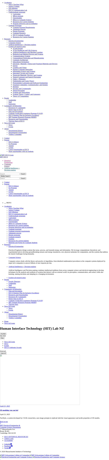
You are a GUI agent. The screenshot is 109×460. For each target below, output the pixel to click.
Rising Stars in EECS (16, 110)
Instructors (12, 104)
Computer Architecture (20, 60)
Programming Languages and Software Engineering (30, 83)
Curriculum (16, 14)
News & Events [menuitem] (9, 306)
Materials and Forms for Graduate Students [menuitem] (23, 243)
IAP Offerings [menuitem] (13, 212)
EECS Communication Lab (18, 10)
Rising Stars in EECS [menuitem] (16, 299)
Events (11, 127)
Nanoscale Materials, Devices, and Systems (27, 75)
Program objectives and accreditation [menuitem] (21, 227)
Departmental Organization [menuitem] (18, 316)
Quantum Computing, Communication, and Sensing (30, 85)
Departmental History (16, 131)
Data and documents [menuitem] (15, 291)
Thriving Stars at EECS (16, 121)
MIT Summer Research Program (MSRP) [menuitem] (23, 302)
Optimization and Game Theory (23, 81)
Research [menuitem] (7, 244)
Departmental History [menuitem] (16, 314)
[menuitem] (59, 246)
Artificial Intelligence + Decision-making (22, 45)
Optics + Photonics (19, 79)
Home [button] (6, 321)
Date (2, 338)
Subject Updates (14, 6)
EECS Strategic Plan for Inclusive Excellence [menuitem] (24, 293)
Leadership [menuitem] (12, 283)
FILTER (3, 334)
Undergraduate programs (17, 12)
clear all (3, 353)
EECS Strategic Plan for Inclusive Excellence (24, 115)
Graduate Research (19, 33)
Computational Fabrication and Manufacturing (28, 58)
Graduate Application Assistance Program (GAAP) (26, 113)
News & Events (9, 123)
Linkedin (7, 444)
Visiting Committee (15, 134)
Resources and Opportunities (18, 119)
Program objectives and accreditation (25, 24)
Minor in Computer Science (22, 20)
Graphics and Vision (20, 67)
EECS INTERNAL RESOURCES (16, 437)
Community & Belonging (12, 106)
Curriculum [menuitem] (12, 218)
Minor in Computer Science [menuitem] (18, 223)
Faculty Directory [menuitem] (14, 281)
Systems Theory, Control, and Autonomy (26, 94)
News (10, 125)
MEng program (18, 16)
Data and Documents (16, 111)
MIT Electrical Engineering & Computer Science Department (10, 426)
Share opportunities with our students (21, 151)
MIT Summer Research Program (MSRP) (23, 117)
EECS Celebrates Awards (13, 347)
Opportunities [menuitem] (13, 222)
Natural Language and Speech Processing (27, 77)
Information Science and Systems (24, 71)
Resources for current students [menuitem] (19, 225)
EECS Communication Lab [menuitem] (18, 214)
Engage (6, 140)
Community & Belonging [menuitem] (12, 289)
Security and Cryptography (22, 88)
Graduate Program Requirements (24, 27)
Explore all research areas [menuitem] (17, 278)
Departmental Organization (18, 132)
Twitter (6, 448)
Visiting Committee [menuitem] (15, 318)
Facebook (7, 446)
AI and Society (18, 48)
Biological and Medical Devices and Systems (28, 54)
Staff (10, 102)
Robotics (16, 87)
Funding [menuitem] (11, 239)
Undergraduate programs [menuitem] (17, 216)
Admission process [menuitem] (15, 233)
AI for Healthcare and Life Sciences (25, 50)
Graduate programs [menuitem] (15, 229)
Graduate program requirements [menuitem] (19, 231)
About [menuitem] (6, 312)
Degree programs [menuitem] (14, 235)
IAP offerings (13, 8)
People (6, 98)
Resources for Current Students (23, 22)
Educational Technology (21, 62)
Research (7, 39)
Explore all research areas (17, 46)
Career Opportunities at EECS (19, 149)
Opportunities (17, 18)
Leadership (12, 100)
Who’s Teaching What (16, 4)
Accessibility (8, 440)
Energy (15, 66)
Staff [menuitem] (10, 285)
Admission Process (19, 29)
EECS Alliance (14, 142)
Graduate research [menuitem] (15, 237)
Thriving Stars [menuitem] (13, 304)
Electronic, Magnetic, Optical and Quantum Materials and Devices (35, 64)
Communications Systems (21, 56)
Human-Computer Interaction (23, 69)
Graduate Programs (15, 25)
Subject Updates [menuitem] (14, 210)
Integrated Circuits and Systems (23, 73)
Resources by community (17, 108)
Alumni (11, 146)
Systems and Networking (21, 92)
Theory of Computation (21, 96)
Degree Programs (18, 31)
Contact (6, 138)
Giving (11, 148)
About (6, 129)
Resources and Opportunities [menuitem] (18, 295)
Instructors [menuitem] (12, 287)
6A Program (13, 144)
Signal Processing (19, 90)
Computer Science (15, 43)
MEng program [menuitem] (14, 220)
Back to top (4, 422)
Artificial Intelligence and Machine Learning (28, 52)
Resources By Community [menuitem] (17, 297)
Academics (8, 3)
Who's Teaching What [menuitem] (16, 208)
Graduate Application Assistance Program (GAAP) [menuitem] (26, 301)
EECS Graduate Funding (21, 35)
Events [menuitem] (11, 310)
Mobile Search (5, 176)
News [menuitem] (10, 308)
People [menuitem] (6, 279)
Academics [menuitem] (8, 206)
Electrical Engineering (16, 41)
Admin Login (8, 439)
